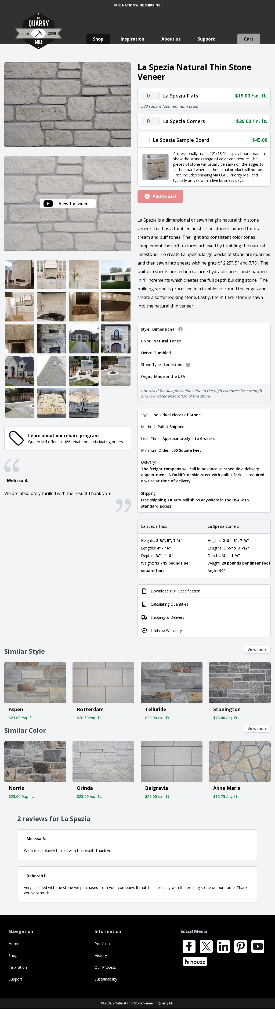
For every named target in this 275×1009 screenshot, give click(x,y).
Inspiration (132, 39)
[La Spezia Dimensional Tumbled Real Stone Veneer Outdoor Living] (83, 371)
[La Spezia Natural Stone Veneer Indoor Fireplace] (19, 274)
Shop (98, 39)
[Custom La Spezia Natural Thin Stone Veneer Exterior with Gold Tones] (83, 339)
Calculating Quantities (169, 604)
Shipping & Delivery (167, 617)
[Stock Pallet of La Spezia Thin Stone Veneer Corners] (83, 403)
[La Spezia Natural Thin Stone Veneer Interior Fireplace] (52, 339)
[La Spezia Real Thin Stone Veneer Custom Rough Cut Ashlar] (52, 371)
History (101, 955)
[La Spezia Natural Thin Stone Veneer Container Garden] (19, 403)
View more (257, 649)
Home (14, 943)
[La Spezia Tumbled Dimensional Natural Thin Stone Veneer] (67, 104)
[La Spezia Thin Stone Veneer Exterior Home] (116, 274)
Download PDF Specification (175, 591)
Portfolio (102, 943)
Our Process (105, 967)
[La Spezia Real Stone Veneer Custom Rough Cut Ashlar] (19, 371)
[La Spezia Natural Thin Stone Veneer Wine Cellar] (116, 306)
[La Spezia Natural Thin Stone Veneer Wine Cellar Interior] (19, 339)
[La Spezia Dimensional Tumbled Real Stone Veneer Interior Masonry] (83, 274)
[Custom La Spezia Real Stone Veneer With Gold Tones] (116, 339)
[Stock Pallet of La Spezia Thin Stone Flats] (52, 403)
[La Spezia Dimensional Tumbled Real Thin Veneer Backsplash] (52, 306)
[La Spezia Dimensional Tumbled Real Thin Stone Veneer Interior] (52, 274)
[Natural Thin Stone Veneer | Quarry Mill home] (38, 36)
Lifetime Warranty (166, 630)
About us (170, 39)
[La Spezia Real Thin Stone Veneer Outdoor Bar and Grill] (116, 371)
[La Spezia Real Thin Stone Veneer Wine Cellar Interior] (83, 306)
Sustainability (106, 979)
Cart (249, 39)
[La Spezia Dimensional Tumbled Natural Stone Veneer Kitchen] (19, 306)
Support (206, 39)
